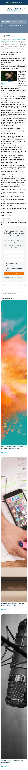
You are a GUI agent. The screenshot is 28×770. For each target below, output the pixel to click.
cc (6, 83)
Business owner (10, 265)
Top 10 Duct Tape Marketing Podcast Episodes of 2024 (14, 692)
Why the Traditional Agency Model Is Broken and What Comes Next (14, 378)
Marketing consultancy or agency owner (14, 269)
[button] (14, 266)
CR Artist (10, 81)
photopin (3, 83)
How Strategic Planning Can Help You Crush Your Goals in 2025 (14, 535)
